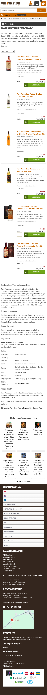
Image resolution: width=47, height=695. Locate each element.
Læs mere (4, 46)
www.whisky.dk (8, 562)
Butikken (8, 536)
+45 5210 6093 (10, 651)
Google (25, 602)
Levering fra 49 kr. (10, 15)
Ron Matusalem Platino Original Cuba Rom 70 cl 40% (29, 95)
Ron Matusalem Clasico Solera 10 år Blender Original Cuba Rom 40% (31, 132)
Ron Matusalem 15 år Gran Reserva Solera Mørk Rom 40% (29, 57)
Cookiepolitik (10, 518)
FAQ (5, 522)
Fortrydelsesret (11, 513)
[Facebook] (4, 608)
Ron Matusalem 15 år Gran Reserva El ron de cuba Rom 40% (30, 244)
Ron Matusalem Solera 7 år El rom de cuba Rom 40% (30, 170)
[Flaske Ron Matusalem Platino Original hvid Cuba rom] (8, 108)
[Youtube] (19, 608)
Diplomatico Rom (7, 408)
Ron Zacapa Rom (35, 408)
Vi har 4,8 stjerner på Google (13, 584)
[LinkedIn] (15, 608)
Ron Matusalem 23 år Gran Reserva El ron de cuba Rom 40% (30, 207)
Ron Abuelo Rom (20, 408)
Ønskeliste (9, 527)
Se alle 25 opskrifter (23, 481)
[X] (12, 608)
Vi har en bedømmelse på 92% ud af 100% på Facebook (14, 581)
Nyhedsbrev (9, 532)
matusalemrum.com (22, 383)
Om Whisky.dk (9, 504)
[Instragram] (8, 608)
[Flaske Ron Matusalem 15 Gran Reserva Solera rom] (8, 257)
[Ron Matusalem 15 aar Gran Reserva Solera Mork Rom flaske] (8, 70)
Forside (5, 19)
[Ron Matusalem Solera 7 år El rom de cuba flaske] (8, 183)
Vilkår (6, 545)
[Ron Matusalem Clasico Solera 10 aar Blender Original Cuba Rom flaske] (8, 145)
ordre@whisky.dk (9, 564)
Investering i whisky (13, 509)
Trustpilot (8, 541)
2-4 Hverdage (21, 15)
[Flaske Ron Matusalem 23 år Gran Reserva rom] (8, 220)
